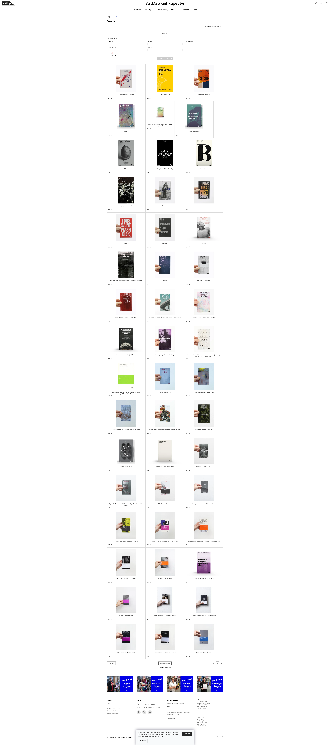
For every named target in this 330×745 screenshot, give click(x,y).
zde (161, 736)
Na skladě (113, 38)
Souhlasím (187, 733)
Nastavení (143, 741)
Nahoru (112, 663)
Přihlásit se (171, 718)
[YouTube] (150, 712)
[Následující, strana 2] (217, 663)
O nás (108, 703)
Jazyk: (150, 47)
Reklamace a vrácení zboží (113, 708)
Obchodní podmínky (112, 711)
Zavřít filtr (165, 33)
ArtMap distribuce (111, 716)
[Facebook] (139, 712)
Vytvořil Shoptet (220, 736)
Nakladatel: (113, 47)
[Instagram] (144, 712)
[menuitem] (137, 9)
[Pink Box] (111, 53)
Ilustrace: (189, 42)
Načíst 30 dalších (165, 663)
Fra (113, 55)
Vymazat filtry (163, 58)
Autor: (111, 42)
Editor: (150, 42)
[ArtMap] (8, 3)
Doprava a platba (111, 706)
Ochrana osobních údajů (113, 713)
